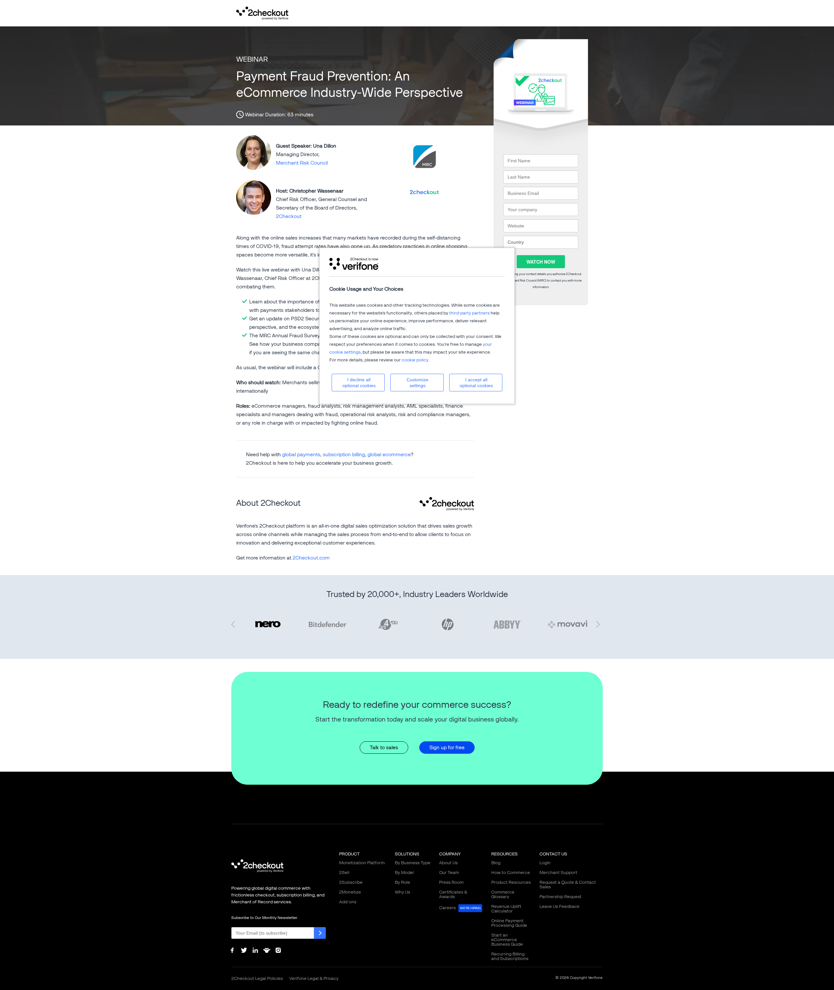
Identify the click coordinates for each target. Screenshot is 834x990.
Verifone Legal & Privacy (313, 978)
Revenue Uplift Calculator (506, 909)
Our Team (449, 872)
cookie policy (415, 360)
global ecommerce (389, 454)
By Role (402, 882)
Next (599, 624)
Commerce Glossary (502, 894)
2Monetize (350, 892)
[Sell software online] (262, 12)
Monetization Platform (362, 863)
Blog (495, 863)
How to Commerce (510, 872)
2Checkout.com (311, 558)
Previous (234, 624)
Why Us (402, 892)
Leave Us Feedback (559, 906)
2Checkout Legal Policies (257, 978)
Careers (460, 907)
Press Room (451, 882)
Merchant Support (558, 872)
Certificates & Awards (453, 894)
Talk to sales (384, 747)
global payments (301, 454)
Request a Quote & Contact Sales (567, 885)
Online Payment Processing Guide (509, 923)
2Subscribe (351, 882)
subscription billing (344, 454)
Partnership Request (560, 896)
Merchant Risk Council (302, 163)
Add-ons (347, 902)
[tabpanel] (448, 624)
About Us (448, 863)
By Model (404, 872)
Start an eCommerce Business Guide (507, 939)
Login (545, 863)
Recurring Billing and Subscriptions (509, 956)
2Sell (344, 872)
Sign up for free (447, 747)
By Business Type (412, 863)
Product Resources (511, 882)
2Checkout (288, 216)
